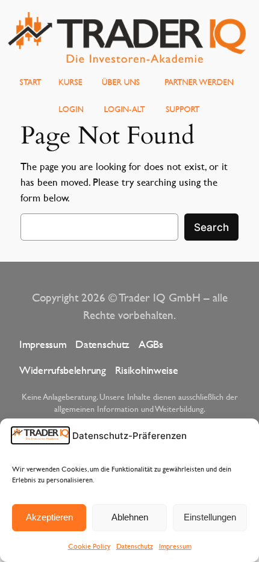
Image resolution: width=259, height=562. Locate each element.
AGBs (151, 344)
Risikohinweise (146, 370)
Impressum (175, 545)
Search (211, 227)
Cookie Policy (89, 545)
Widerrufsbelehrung (62, 370)
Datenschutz (134, 545)
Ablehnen (129, 517)
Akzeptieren (49, 517)
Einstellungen (210, 517)
